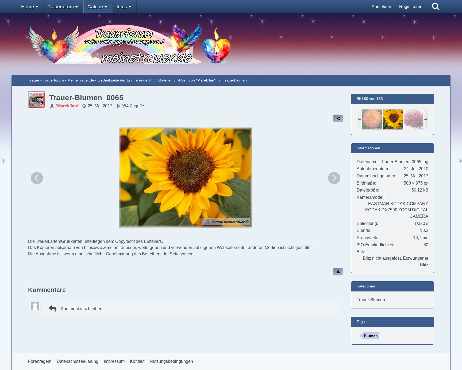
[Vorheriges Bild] (37, 178)
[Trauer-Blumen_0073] (414, 119)
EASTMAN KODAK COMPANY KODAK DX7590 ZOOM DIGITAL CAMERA (396, 210)
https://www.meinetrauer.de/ (110, 247)
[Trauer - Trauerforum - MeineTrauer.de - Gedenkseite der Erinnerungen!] (231, 44)
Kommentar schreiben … (84, 308)
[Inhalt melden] (338, 271)
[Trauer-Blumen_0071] (372, 119)
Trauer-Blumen (371, 300)
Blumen (371, 336)
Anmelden (381, 6)
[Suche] (435, 6)
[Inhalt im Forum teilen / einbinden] (338, 118)
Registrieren (410, 6)
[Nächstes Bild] (334, 178)
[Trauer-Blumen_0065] (393, 119)
